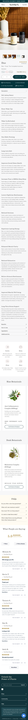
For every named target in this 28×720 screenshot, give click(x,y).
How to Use (14, 327)
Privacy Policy (23, 718)
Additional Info (14, 334)
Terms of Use (15, 718)
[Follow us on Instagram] (2, 689)
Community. (4, 699)
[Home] (14, 4)
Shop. (2, 694)
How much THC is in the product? (14, 511)
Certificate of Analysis (14, 426)
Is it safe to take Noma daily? (14, 514)
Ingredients (14, 331)
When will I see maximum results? (14, 507)
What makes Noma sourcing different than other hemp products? (14, 519)
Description (14, 91)
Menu (3, 4)
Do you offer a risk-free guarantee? (14, 503)
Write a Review (22, 544)
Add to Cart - (20, 77)
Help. (2, 704)
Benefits (14, 324)
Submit (23, 685)
